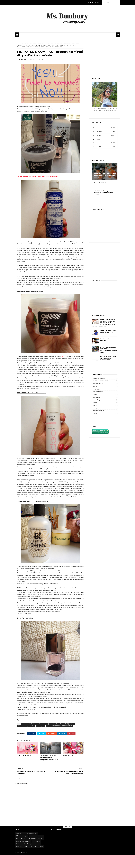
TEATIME (95, 408)
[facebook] (90, 2)
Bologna (29, 844)
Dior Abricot (75, 43)
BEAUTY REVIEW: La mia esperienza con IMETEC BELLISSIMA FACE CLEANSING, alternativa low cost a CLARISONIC (103, 323)
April (17, 838)
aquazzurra (19, 846)
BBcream (23, 838)
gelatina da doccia (41, 45)
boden (41, 846)
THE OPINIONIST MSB (67, 725)
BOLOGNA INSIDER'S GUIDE (100, 381)
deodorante (58, 43)
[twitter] (93, 2)
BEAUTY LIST (33, 43)
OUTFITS (95, 402)
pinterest (106, 142)
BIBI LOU (40, 838)
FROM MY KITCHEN (98, 392)
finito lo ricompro (29, 45)
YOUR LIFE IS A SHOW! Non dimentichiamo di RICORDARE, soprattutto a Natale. (49, 758)
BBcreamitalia (32, 838)
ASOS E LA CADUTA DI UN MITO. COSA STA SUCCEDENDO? (108, 358)
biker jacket (34, 846)
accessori (36, 844)
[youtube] (98, 2)
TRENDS (95, 413)
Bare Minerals (36, 841)
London (95, 394)
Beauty (95, 386)
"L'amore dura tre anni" (30, 833)
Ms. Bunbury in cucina (99, 400)
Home (18, 43)
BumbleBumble (42, 43)
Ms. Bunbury (96, 397)
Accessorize (33, 836)
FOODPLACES (96, 389)
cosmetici (50, 43)
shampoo (62, 45)
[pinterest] (95, 2)
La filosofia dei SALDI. (24, 756)
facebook (106, 131)
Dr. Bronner (72, 723)
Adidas (40, 836)
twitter (106, 135)
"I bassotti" (19, 833)
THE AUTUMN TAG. (69, 756)
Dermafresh (67, 43)
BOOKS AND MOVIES (98, 383)
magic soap (55, 45)
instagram (106, 127)
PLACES (95, 405)
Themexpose (24, 853)
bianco (26, 846)
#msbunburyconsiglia (99, 378)
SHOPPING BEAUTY (71, 45)
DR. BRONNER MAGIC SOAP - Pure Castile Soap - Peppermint (37, 176)
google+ (106, 139)
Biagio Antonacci (20, 844)
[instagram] (88, 2)
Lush (49, 45)
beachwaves (25, 43)
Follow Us (67, 826)
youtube (106, 146)
